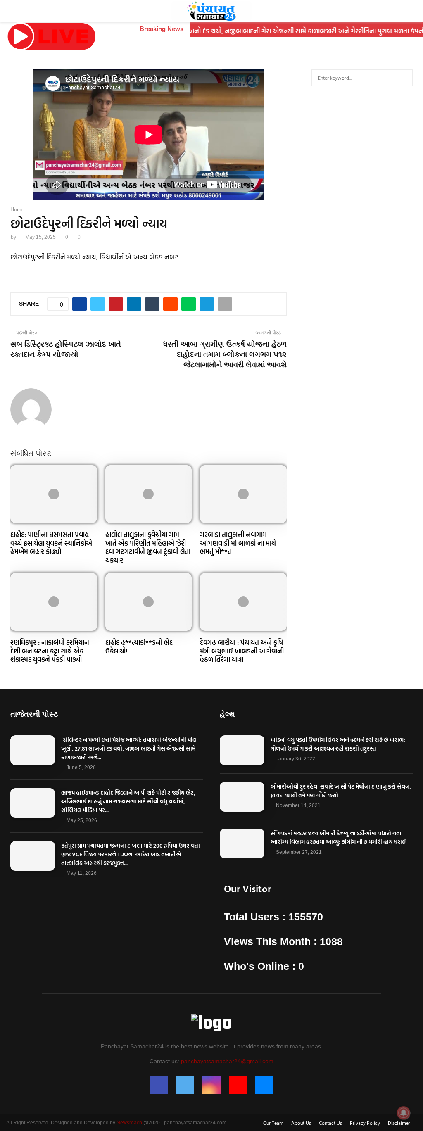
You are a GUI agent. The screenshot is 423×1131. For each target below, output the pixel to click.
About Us (301, 1122)
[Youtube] (238, 1085)
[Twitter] (185, 1085)
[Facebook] (159, 1085)
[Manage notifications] (403, 1112)
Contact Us (330, 1122)
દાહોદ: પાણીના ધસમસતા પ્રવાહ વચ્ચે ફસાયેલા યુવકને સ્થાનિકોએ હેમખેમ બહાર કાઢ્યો (51, 543)
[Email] (264, 1085)
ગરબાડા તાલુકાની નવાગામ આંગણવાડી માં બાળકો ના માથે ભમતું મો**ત (238, 543)
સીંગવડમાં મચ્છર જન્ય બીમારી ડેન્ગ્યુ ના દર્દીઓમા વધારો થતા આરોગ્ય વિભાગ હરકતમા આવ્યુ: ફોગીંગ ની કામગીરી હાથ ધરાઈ (338, 837)
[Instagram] (211, 1085)
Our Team (273, 1122)
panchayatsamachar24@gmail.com (227, 1061)
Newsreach (129, 1123)
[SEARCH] (404, 77)
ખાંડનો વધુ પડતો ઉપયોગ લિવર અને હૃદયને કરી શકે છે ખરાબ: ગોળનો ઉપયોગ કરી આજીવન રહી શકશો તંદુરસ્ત (338, 744)
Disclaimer (399, 1122)
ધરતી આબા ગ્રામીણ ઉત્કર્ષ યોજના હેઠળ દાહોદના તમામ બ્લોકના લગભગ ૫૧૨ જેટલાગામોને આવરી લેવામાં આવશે (225, 354)
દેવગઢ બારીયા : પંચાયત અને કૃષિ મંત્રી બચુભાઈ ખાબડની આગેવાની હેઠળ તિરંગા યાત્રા (242, 651)
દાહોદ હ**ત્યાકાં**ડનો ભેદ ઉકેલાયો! (139, 646)
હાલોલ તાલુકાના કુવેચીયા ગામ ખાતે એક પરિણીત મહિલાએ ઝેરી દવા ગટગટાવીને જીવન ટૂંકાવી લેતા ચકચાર (147, 547)
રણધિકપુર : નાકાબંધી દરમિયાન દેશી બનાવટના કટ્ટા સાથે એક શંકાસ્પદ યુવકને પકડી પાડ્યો (49, 651)
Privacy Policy (365, 1122)
